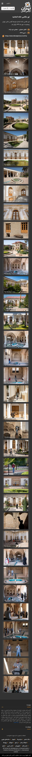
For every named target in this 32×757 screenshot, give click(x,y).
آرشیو (3, 746)
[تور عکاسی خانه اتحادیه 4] (16, 629)
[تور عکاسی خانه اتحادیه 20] (16, 357)
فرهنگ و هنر (23, 743)
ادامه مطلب (16, 722)
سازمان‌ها (19, 739)
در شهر (16, 743)
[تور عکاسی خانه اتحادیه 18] (16, 393)
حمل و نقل (24, 746)
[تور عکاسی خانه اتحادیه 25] (16, 266)
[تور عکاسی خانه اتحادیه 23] (16, 302)
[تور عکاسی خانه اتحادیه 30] (16, 175)
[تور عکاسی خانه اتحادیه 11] (16, 502)
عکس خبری (10, 746)
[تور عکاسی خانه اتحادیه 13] (16, 466)
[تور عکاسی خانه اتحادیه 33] (16, 121)
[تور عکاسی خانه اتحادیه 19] (16, 375)
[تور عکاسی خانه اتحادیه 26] (16, 248)
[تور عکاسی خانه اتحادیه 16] (16, 412)
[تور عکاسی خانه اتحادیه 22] (16, 321)
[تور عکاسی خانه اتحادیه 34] (16, 103)
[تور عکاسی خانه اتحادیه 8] (16, 557)
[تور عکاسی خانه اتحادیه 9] (16, 539)
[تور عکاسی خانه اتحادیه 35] (16, 85)
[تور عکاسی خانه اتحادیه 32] (16, 139)
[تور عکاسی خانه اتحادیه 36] (16, 66)
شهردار (13, 739)
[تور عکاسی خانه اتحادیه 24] (16, 284)
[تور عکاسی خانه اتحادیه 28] (16, 212)
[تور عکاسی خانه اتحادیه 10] (16, 520)
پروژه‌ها (5, 743)
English (13, 5)
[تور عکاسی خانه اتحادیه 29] (16, 194)
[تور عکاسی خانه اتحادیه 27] (16, 230)
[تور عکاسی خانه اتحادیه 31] (16, 157)
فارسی (8, 3)
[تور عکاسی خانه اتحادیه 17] (16, 48)
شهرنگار (11, 743)
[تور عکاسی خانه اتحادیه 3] (16, 648)
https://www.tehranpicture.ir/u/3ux (16, 36)
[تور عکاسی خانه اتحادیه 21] (16, 339)
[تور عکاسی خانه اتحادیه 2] (16, 666)
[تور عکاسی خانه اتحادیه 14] (16, 448)
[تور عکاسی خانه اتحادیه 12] (16, 484)
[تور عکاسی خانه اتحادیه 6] (16, 593)
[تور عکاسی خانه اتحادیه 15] (16, 430)
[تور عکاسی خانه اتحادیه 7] (16, 575)
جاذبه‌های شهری (5, 739)
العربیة (17, 5)
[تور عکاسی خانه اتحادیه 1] (16, 684)
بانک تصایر (27, 739)
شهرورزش (17, 746)
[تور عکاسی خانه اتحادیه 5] (16, 611)
